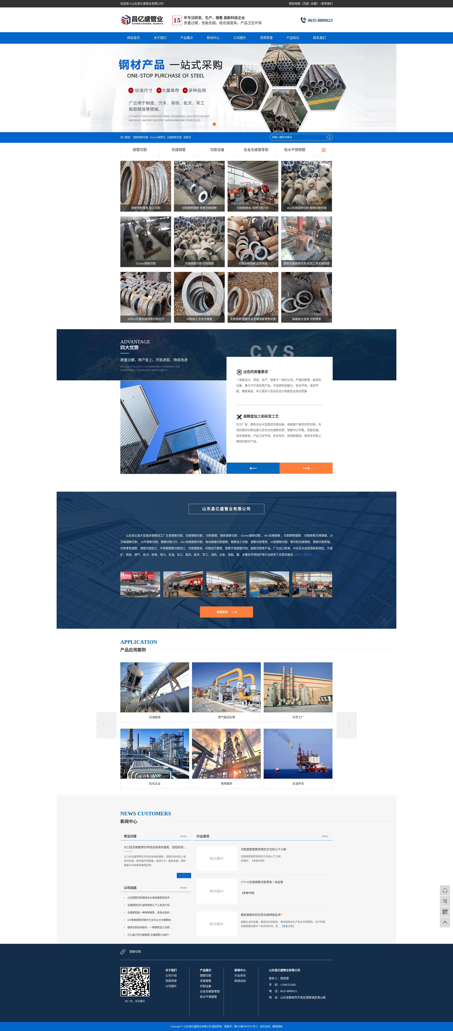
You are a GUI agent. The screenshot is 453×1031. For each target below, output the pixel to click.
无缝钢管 (178, 150)
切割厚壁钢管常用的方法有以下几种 (263, 849)
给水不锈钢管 (294, 150)
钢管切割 (140, 150)
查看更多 (222, 612)
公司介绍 (171, 975)
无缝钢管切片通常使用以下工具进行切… (149, 905)
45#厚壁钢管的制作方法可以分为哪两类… (150, 920)
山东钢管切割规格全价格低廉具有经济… (149, 897)
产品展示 (186, 38)
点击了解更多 (303, 554)
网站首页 (133, 38)
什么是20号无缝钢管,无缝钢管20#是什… (149, 935)
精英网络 (277, 1026)
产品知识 (292, 38)
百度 (306, 3)
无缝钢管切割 (174, 137)
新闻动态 (240, 980)
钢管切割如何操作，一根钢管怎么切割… (149, 927)
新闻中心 (213, 38)
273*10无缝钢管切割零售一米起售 (262, 882)
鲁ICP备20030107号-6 (246, 1026)
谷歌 (314, 3)
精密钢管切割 (140, 137)
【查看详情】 (258, 860)
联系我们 (327, 3)
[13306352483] (445, 901)
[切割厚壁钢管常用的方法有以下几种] (217, 858)
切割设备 (217, 150)
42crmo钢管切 (157, 137)
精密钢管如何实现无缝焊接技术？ (262, 914)
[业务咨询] (445, 890)
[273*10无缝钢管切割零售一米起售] (217, 891)
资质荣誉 (266, 38)
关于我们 (160, 38)
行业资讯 (240, 975)
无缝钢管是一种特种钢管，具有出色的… (149, 912)
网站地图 (294, 3)
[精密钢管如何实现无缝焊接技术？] (217, 923)
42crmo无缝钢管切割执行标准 (142, 847)
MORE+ (184, 836)
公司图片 (239, 38)
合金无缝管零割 (256, 150)
